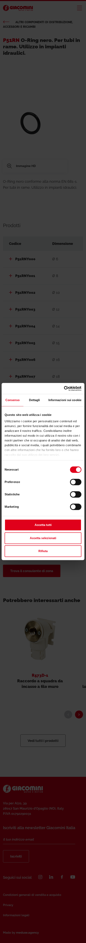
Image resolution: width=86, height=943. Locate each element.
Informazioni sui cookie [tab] (64, 400)
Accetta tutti (43, 525)
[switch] (75, 482)
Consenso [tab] (12, 400)
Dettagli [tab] (34, 400)
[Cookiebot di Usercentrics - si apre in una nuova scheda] (63, 388)
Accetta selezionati (43, 538)
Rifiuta (43, 551)
